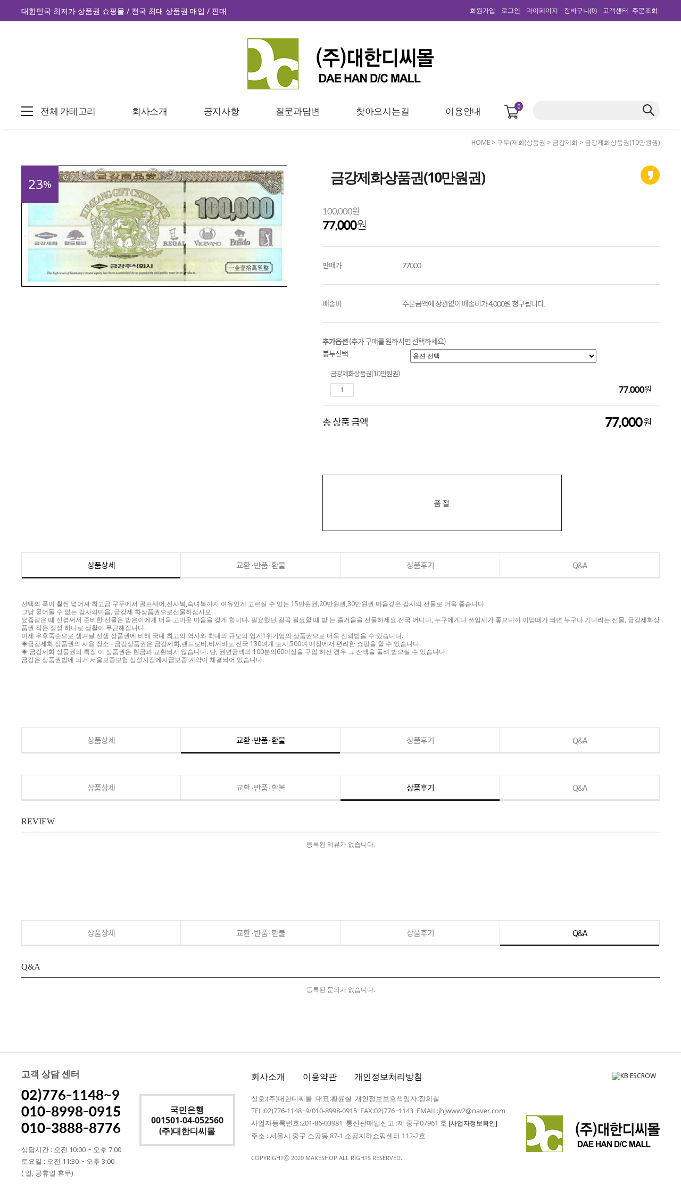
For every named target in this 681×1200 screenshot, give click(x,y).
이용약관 (320, 1076)
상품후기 (420, 565)
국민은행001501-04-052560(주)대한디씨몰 (187, 1120)
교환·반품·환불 (260, 565)
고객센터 (615, 10)
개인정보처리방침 (388, 1076)
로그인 (510, 10)
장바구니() (580, 10)
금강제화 (565, 142)
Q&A (579, 565)
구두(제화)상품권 (521, 142)
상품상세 (101, 565)
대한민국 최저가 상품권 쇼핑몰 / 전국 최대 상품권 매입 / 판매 (124, 11)
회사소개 (268, 1076)
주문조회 (645, 10)
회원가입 (482, 10)
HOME (480, 142)
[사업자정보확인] (473, 1123)
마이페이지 (542, 10)
